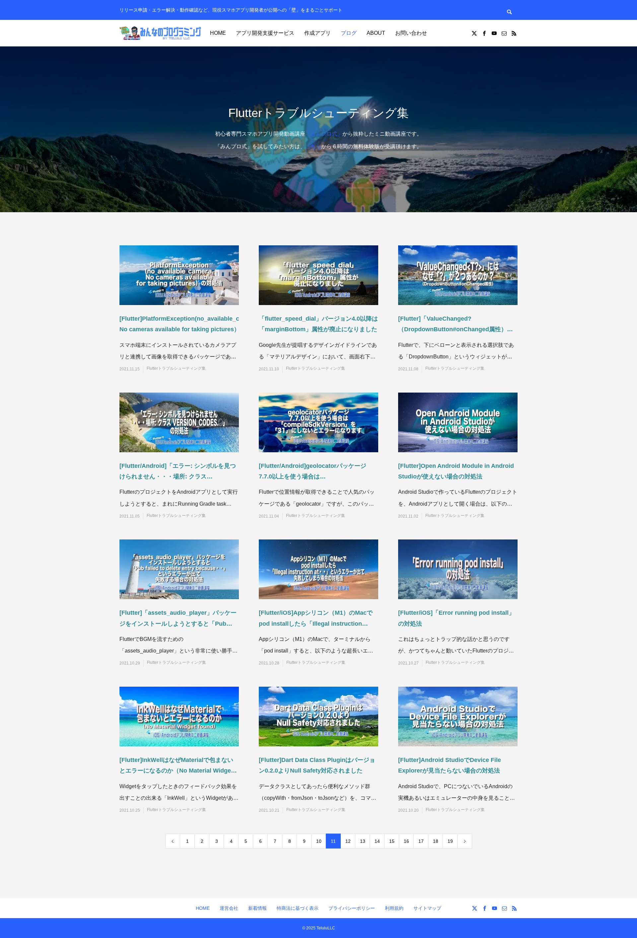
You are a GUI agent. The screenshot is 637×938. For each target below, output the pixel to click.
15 (391, 841)
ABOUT (376, 33)
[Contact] (504, 33)
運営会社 (229, 908)
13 (362, 841)
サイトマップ (427, 908)
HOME (218, 33)
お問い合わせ (411, 33)
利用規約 (394, 908)
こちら (313, 146)
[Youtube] (494, 33)
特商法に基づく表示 (297, 908)
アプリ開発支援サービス (265, 33)
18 (435, 841)
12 (348, 841)
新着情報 (257, 908)
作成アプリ (317, 33)
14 (377, 841)
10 (318, 841)
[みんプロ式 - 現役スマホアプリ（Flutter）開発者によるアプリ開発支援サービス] (160, 33)
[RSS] (514, 33)
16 (406, 841)
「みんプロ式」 (323, 134)
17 (421, 841)
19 (450, 841)
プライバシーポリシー (351, 908)
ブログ (349, 33)
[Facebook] (484, 33)
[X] (474, 33)
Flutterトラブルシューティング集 (176, 368)
